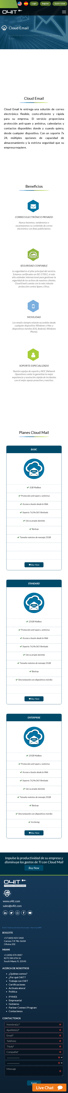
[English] (20, 4)
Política (13, 991)
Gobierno (14, 1003)
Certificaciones (17, 984)
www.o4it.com (11, 901)
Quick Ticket (60, 4)
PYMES (13, 996)
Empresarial (15, 1000)
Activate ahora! (17, 988)
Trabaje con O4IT (18, 980)
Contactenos (16, 1011)
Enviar (34, 1083)
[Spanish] (26, 4)
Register (45, 4)
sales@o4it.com (12, 906)
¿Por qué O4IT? (17, 977)
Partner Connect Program (23, 1007)
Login (34, 4)
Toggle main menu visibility (64, 11)
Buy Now (35, 564)
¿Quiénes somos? (18, 973)
